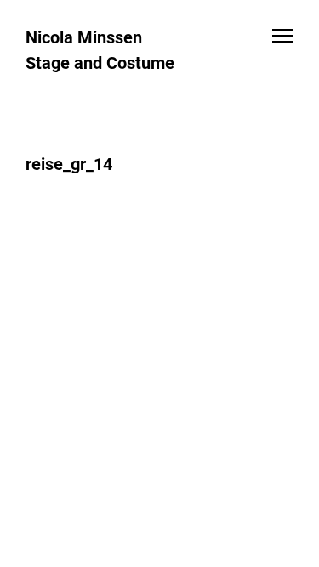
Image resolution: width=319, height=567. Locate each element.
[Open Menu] (282, 37)
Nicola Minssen (84, 37)
